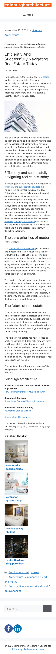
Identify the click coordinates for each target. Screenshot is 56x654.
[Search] (47, 608)
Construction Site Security (17, 417)
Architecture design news (24, 572)
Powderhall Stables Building (18, 410)
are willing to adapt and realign (19, 221)
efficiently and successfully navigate (22, 186)
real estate (44, 77)
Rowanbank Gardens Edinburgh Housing (24, 401)
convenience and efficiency (22, 248)
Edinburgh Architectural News (28, 649)
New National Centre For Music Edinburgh (24, 391)
